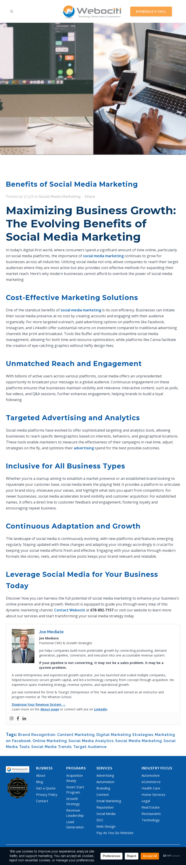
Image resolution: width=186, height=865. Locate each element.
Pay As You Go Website (114, 832)
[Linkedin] (24, 718)
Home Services (153, 794)
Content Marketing (76, 735)
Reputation (105, 807)
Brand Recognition (37, 735)
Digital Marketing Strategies (124, 735)
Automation (105, 781)
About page (49, 709)
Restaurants (151, 813)
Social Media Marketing (60, 196)
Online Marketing (50, 741)
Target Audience (90, 747)
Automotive (151, 775)
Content (102, 794)
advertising (84, 447)
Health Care (151, 788)
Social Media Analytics (91, 741)
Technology (151, 820)
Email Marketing (108, 801)
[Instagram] (12, 718)
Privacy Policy (46, 794)
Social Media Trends (51, 747)
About (40, 775)
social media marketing (103, 255)
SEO (99, 820)
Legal (146, 801)
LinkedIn (100, 709)
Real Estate (151, 807)
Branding (103, 788)
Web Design (105, 826)
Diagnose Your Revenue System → (39, 704)
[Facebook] (18, 718)
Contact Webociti (69, 610)
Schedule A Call (151, 11)
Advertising (105, 775)
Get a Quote (46, 788)
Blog (39, 781)
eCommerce (151, 781)
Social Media (105, 813)
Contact (42, 801)
